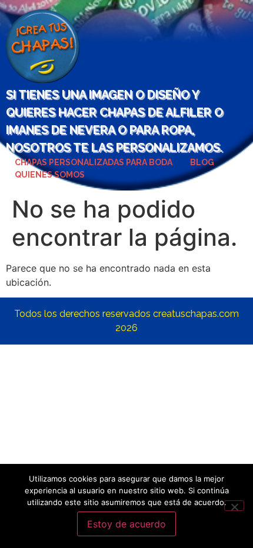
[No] (234, 505)
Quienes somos (50, 174)
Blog (202, 162)
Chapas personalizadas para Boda (93, 162)
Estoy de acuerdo (126, 524)
